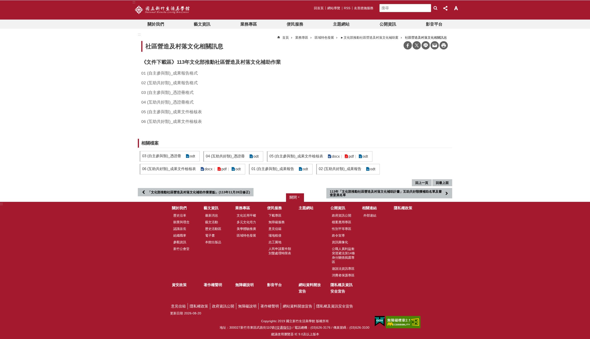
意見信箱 (274, 229)
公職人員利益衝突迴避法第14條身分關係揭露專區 (343, 255)
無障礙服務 (276, 222)
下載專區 (274, 215)
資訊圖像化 (340, 242)
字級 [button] (456, 8)
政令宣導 (338, 235)
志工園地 (274, 242)
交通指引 (283, 327)
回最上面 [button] (442, 183)
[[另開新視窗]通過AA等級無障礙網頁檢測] (403, 322)
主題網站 (341, 24)
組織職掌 (179, 235)
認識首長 (179, 229)
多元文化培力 (246, 222)
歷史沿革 (179, 215)
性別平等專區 (341, 229)
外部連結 (369, 215)
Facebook (408, 45)
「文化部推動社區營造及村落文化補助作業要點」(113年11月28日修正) (199, 192)
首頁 (285, 37)
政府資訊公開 (341, 215)
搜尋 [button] (435, 8)
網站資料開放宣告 (310, 288)
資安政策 (179, 285)
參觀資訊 (179, 242)
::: (1, 204)
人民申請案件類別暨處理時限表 (279, 251)
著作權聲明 (213, 285)
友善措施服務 (363, 8)
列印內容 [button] (444, 45)
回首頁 (319, 8)
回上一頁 (421, 183)
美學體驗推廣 (246, 229)
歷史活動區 (213, 229)
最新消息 (211, 215)
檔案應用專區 (341, 222)
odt (192, 156)
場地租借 (274, 235)
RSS (347, 8)
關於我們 (156, 24)
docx (336, 156)
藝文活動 (211, 222)
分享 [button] (446, 8)
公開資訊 (388, 24)
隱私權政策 (403, 208)
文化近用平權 (246, 215)
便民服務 (295, 24)
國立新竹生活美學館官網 (162, 10)
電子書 (210, 235)
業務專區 (248, 24)
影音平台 (434, 24)
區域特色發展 (324, 37)
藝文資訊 (202, 24)
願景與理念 (181, 222)
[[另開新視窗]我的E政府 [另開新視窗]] (380, 321)
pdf (351, 156)
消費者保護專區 (343, 275)
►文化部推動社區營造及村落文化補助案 (369, 37)
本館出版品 (213, 242)
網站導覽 (333, 8)
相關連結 (369, 208)
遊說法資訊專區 (343, 268)
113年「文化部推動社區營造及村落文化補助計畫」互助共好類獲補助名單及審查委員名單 (386, 193)
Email (435, 45)
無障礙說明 (244, 285)
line (426, 45)
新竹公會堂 (181, 249)
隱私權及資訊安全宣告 (341, 288)
